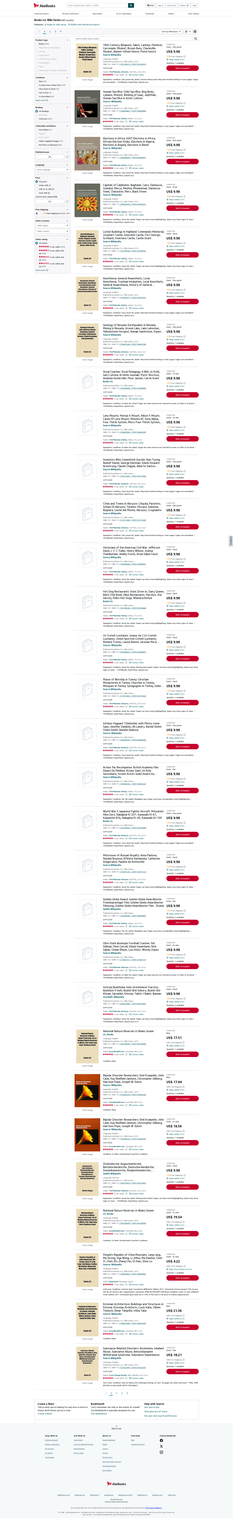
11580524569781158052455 (132, 1323)
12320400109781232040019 (132, 652)
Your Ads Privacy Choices (111, 1462)
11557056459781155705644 (132, 608)
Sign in (160, 5)
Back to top (116, 1428)
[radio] (36, 119)
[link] (195, 31)
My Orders (49, 1453)
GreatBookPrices (116, 1051)
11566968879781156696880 (132, 111)
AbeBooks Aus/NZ (125, 1495)
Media (104, 1444)
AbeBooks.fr (94, 1495)
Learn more (40, 100)
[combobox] (97, 5)
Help (194, 5)
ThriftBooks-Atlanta (118, 72)
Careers (105, 1449)
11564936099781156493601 (132, 564)
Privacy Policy (107, 1457)
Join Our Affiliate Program (83, 1444)
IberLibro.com (157, 1495)
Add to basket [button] (183, 68)
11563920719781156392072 (132, 297)
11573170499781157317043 (132, 520)
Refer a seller (79, 1453)
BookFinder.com (116, 1500)
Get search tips (151, 1407)
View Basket (49, 1457)
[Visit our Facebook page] (161, 1440)
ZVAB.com (172, 1495)
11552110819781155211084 (132, 476)
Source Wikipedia (112, 54)
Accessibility (107, 1470)
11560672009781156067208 (132, 344)
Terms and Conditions (153, 1508)
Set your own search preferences (160, 1415)
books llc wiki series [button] (56, 24)
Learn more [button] (40, 270)
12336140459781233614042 (132, 1003)
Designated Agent (109, 1466)
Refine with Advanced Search (85, 24)
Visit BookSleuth (99, 1413)
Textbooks (149, 13)
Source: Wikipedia (112, 101)
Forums (105, 1453)
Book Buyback (79, 1449)
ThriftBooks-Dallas (118, 118)
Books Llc (108, 381)
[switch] (38, 213)
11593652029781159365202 (132, 784)
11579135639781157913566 (132, 696)
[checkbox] (36, 44)
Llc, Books (108, 1034)
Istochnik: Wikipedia (113, 997)
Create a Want (45, 1413)
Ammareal (113, 1281)
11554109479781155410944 (132, 828)
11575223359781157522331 (132, 1367)
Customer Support (138, 1444)
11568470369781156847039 (132, 432)
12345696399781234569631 (132, 157)
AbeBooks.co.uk (63, 1495)
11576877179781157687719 (132, 960)
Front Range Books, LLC (120, 1375)
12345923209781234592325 (132, 204)
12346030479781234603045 (132, 740)
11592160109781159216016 (132, 1183)
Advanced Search (41, 13)
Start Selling (193, 13)
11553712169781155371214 (132, 872)
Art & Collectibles (123, 13)
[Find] (131, 5)
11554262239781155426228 (132, 1094)
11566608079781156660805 (132, 1274)
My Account (171, 5)
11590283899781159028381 (132, 916)
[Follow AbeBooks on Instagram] (161, 1453)
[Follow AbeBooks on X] (161, 1446)
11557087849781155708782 (132, 251)
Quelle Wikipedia (112, 909)
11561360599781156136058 (132, 1044)
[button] (39, 31)
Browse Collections (71, 13)
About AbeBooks (108, 1440)
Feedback (231, 541)
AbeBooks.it (108, 1495)
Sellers (171, 13)
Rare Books (97, 13)
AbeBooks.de (80, 1495)
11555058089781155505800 (132, 388)
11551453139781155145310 (132, 64)
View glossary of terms (155, 1411)
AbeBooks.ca (142, 1495)
